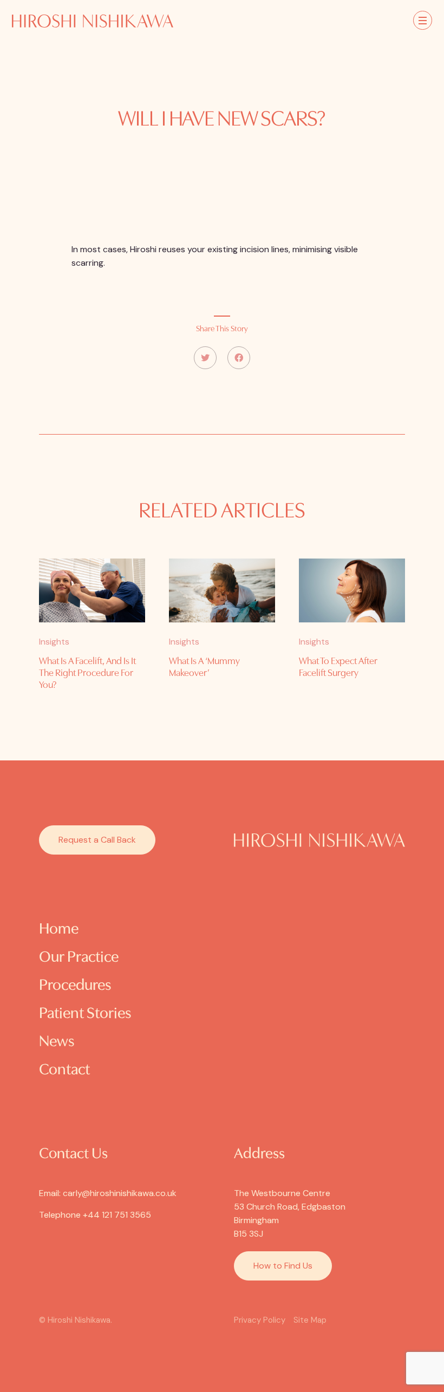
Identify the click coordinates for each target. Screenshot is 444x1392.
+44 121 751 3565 (117, 1214)
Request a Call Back (97, 839)
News (56, 1042)
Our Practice (79, 958)
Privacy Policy (259, 1320)
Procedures (75, 986)
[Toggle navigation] (422, 20)
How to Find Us (282, 1265)
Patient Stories (85, 1014)
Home (59, 929)
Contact (64, 1070)
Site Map (310, 1320)
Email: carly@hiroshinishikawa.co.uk (108, 1193)
